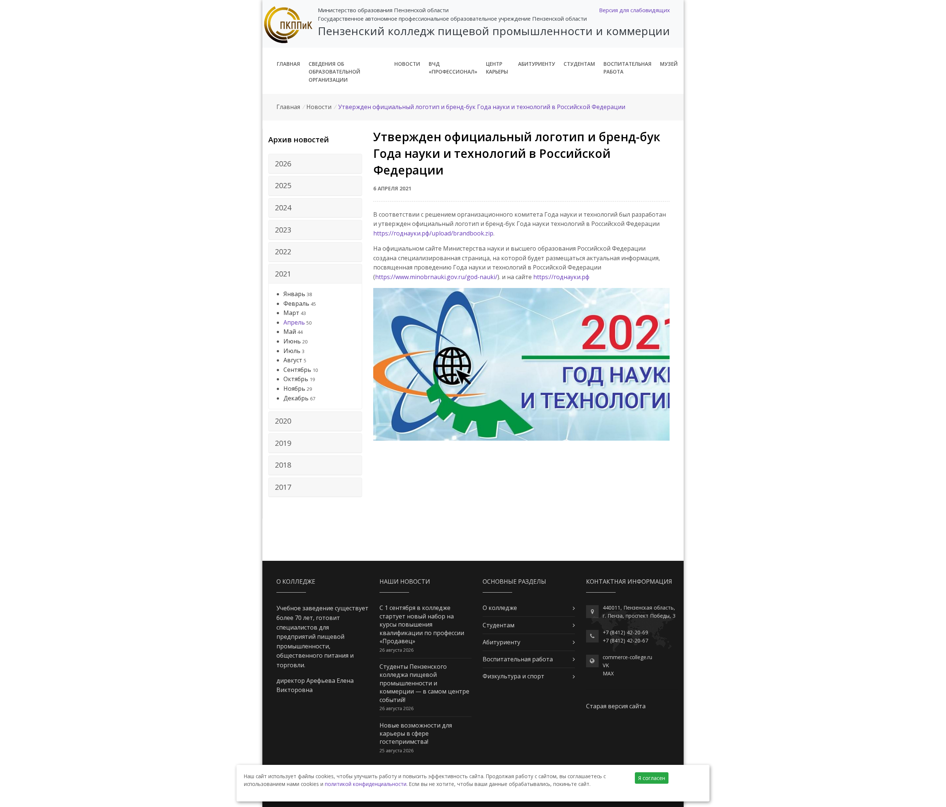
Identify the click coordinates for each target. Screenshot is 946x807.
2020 (283, 421)
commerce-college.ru (627, 657)
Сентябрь (297, 370)
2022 (283, 252)
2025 (283, 185)
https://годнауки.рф (561, 277)
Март (291, 313)
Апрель (294, 322)
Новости (407, 63)
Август (292, 360)
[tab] (315, 163)
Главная (288, 63)
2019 (283, 443)
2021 (283, 274)
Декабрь (296, 398)
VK (606, 665)
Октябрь (295, 379)
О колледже (500, 608)
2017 (283, 487)
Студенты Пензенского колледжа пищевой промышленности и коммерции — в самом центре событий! (424, 683)
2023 (283, 230)
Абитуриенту (536, 63)
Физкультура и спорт (513, 676)
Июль (291, 351)
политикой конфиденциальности (365, 783)
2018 (283, 465)
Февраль (296, 303)
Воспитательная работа (627, 67)
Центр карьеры (497, 67)
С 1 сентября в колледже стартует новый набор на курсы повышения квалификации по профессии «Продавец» (422, 624)
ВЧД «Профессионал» (453, 67)
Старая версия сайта (616, 706)
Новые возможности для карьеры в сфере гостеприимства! (416, 733)
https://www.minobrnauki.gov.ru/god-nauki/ (436, 277)
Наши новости (405, 581)
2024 (283, 208)
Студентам (579, 63)
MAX (608, 673)
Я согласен (651, 777)
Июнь (292, 341)
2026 (283, 164)
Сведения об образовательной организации (334, 72)
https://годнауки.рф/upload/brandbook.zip (433, 233)
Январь (294, 294)
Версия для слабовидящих (634, 10)
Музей (669, 63)
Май (289, 332)
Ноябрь (294, 388)
